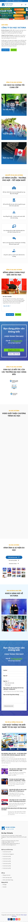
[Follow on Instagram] (17, 919)
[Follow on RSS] (19, 919)
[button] (2, 293)
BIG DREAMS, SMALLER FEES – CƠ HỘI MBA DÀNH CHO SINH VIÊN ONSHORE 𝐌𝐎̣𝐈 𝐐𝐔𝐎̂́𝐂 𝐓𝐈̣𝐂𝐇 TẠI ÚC (14, 754)
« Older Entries (4, 765)
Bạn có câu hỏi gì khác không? (11, 694)
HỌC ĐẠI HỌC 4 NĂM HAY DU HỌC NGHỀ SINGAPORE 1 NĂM (18, 769)
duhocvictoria (6, 757)
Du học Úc (12, 757)
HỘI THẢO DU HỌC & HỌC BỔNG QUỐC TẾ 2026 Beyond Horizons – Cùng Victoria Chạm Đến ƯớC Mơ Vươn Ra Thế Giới (17, 800)
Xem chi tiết (6, 307)
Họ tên (5, 670)
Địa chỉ (5, 675)
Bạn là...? (6, 681)
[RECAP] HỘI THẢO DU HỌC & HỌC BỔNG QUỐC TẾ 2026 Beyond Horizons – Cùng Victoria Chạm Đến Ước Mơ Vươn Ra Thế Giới (18, 790)
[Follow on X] (11, 919)
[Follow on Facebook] (9, 919)
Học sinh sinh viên (9, 683)
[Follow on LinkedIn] (14, 919)
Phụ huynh (8, 685)
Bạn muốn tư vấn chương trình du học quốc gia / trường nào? (13, 688)
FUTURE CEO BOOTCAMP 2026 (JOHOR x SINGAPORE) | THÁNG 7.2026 (17, 780)
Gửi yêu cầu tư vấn (8, 706)
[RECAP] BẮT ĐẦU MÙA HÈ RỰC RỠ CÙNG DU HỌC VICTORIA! (14, 809)
